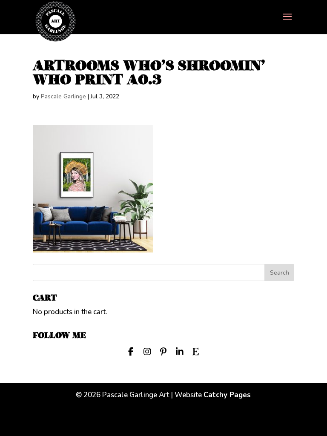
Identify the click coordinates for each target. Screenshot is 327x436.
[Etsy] (195, 350)
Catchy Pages (227, 395)
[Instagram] (147, 350)
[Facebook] (131, 350)
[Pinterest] (163, 350)
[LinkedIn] (179, 350)
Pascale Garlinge (63, 96)
